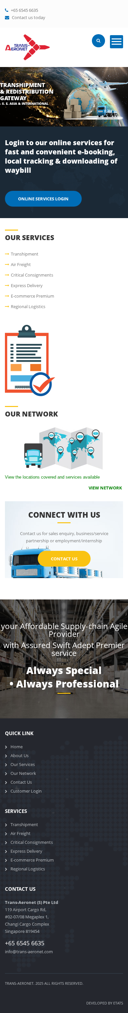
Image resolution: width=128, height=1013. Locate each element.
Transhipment (24, 254)
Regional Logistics (28, 306)
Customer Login (26, 791)
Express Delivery (27, 285)
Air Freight (21, 264)
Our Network (23, 773)
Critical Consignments (32, 275)
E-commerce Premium (32, 296)
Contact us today (28, 17)
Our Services (23, 764)
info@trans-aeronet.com (29, 952)
